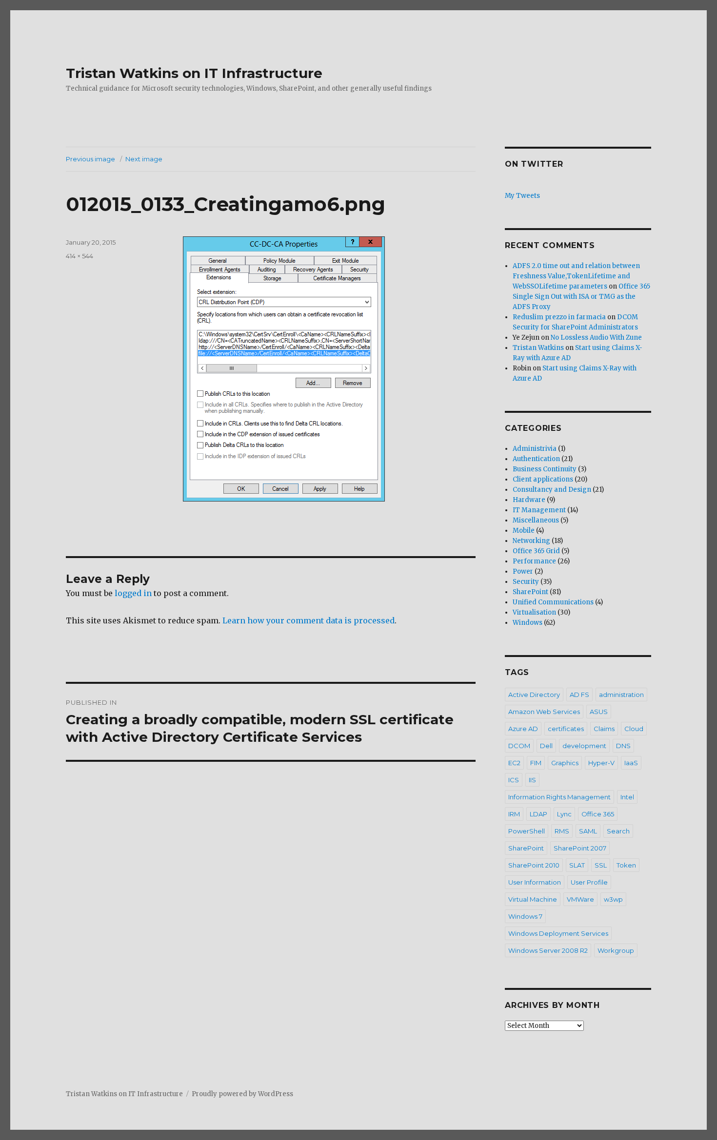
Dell (546, 746)
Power (523, 571)
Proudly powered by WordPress (242, 1094)
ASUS (599, 711)
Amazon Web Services (544, 711)
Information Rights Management (559, 797)
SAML (588, 831)
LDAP (538, 814)
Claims (604, 729)
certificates (566, 729)
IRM (514, 814)
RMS (562, 831)
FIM (535, 763)
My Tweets (522, 196)
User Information (534, 882)
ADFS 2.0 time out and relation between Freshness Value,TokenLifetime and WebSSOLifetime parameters (576, 276)
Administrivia (535, 448)
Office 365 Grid (536, 551)
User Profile (589, 882)
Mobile (524, 530)
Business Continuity (545, 469)
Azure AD (523, 729)
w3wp (613, 899)
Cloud (633, 729)
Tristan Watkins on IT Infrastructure (194, 73)
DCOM (519, 746)
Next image (143, 159)
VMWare (580, 899)
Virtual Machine (532, 899)
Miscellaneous (536, 520)
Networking (531, 541)
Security (526, 582)
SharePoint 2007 (580, 848)
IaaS (631, 763)
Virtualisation (534, 612)
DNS (623, 746)
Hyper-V (601, 763)
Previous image (90, 159)
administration (621, 694)
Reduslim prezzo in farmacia (559, 317)
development (584, 746)
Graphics (564, 763)
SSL (601, 865)
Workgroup (616, 950)
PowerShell (526, 831)
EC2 (514, 763)
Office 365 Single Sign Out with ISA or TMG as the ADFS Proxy (581, 296)
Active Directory (534, 694)
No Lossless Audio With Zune (596, 337)
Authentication (536, 459)
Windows (527, 622)
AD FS (579, 694)
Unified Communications (553, 602)
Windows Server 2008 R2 (548, 950)
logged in (133, 593)
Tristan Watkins (538, 348)
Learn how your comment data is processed (308, 620)
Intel (627, 797)
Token (626, 865)
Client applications (543, 479)
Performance (534, 561)
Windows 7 (525, 916)
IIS (532, 780)
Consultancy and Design (552, 489)
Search (618, 831)
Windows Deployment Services (558, 933)
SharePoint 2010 (533, 865)
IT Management (539, 510)
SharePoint (530, 592)
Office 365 (597, 814)
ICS (513, 780)
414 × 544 (79, 256)
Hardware (529, 500)
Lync (564, 814)
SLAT (577, 865)
